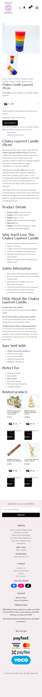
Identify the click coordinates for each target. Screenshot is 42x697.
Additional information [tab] (15, 135)
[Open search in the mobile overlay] (20, 8)
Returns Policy (21, 598)
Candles (24, 79)
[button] (3, 24)
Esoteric (23, 127)
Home (4, 79)
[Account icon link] (24, 7)
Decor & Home (13, 79)
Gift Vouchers (21, 576)
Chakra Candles (14, 129)
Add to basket (10, 123)
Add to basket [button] (11, 435)
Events (21, 573)
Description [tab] (11, 132)
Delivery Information (21, 571)
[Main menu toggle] (37, 8)
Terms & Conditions (21, 600)
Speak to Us (21, 568)
